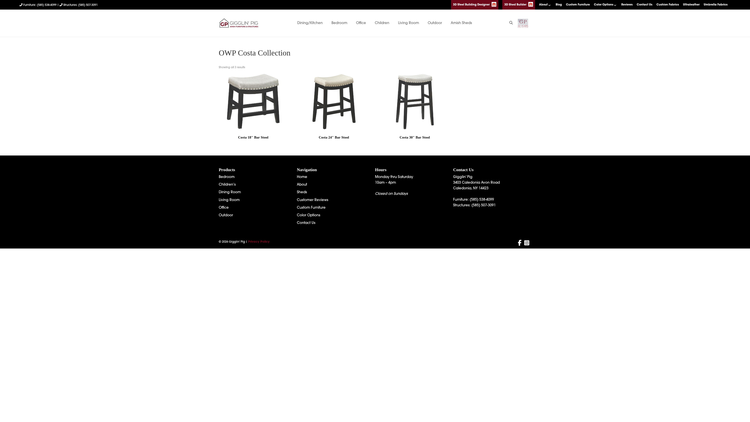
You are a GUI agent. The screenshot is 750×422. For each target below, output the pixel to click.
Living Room (408, 23)
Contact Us (644, 4)
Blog (559, 4)
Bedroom (339, 23)
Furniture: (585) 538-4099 (39, 5)
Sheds (302, 192)
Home (302, 177)
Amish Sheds (461, 23)
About (543, 4)
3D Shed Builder (515, 4)
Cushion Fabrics (667, 4)
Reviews (627, 4)
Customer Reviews (312, 200)
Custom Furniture (578, 4)
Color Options (603, 4)
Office (361, 23)
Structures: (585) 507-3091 (80, 5)
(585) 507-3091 (483, 205)
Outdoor (435, 23)
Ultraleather (691, 4)
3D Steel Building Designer (471, 4)
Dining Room (230, 192)
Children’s (227, 185)
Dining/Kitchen (310, 23)
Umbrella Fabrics (716, 4)
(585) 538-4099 (482, 200)
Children (382, 23)
